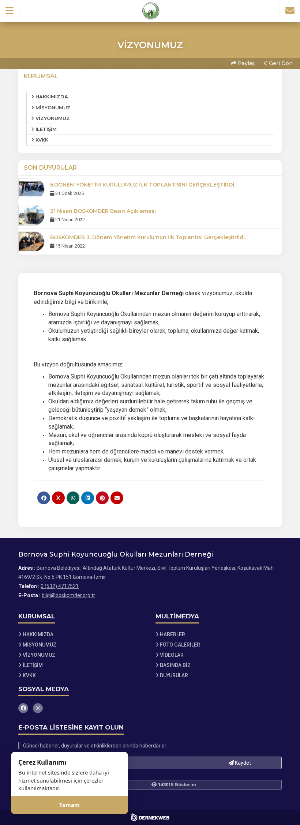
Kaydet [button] (242, 763)
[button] (9, 10)
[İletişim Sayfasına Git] (290, 10)
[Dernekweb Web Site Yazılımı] (150, 817)
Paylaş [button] (245, 63)
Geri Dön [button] (280, 63)
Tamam (69, 805)
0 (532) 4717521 (60, 586)
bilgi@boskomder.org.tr (68, 595)
